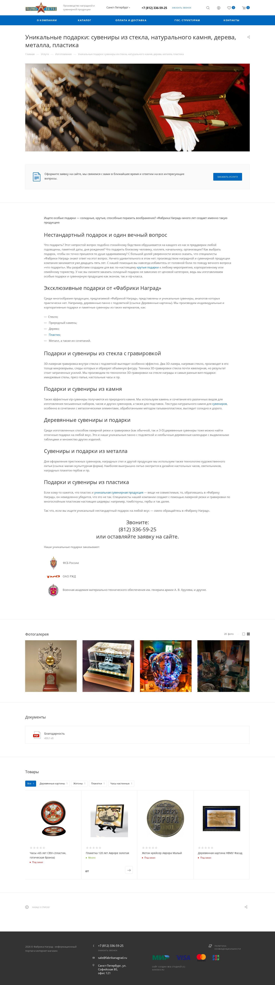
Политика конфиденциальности (228, 947)
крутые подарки (148, 267)
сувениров (219, 404)
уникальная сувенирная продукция (118, 492)
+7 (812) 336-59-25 (154, 8)
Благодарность (54, 733)
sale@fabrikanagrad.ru (112, 958)
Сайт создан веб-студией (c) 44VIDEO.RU (168, 968)
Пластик (54, 335)
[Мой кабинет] (218, 8)
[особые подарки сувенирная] (137, 107)
